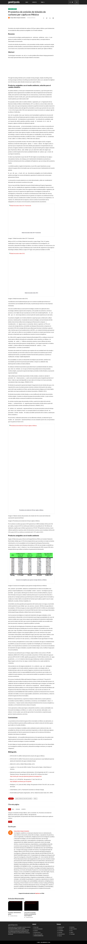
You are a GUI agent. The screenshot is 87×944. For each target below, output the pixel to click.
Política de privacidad (38, 934)
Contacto (34, 2)
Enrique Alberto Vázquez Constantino (17, 17)
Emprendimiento (61, 934)
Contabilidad (60, 930)
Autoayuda (60, 928)
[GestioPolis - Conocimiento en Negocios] (13, 924)
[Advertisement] (31, 23)
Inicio (27, 2)
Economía (60, 932)
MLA (13, 809)
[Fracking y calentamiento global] (15, 906)
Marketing (72, 927)
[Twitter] (72, 2)
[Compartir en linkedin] (50, 18)
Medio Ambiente (73, 928)
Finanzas (60, 935)
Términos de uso (37, 932)
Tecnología (72, 934)
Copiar (10, 821)
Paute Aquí (36, 927)
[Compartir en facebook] (44, 18)
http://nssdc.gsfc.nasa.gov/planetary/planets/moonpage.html (26, 776)
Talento (71, 932)
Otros (71, 930)
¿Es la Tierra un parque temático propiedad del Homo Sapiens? (30, 914)
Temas (42, 2)
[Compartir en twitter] (47, 18)
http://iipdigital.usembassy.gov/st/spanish (20, 781)
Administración (61, 927)
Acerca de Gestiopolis (38, 928)
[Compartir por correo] (53, 18)
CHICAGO (18, 809)
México (35, 798)
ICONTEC (23, 809)
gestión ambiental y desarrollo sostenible (24, 798)
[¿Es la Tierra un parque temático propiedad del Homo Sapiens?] (31, 906)
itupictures (37, 893)
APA (10, 809)
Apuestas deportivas (38, 935)
